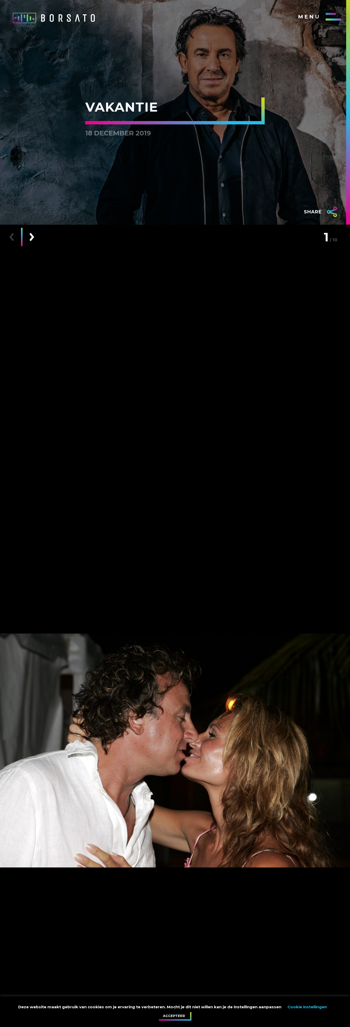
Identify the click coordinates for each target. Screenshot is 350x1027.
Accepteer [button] (174, 1016)
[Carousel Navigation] (21, 237)
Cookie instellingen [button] (307, 1006)
